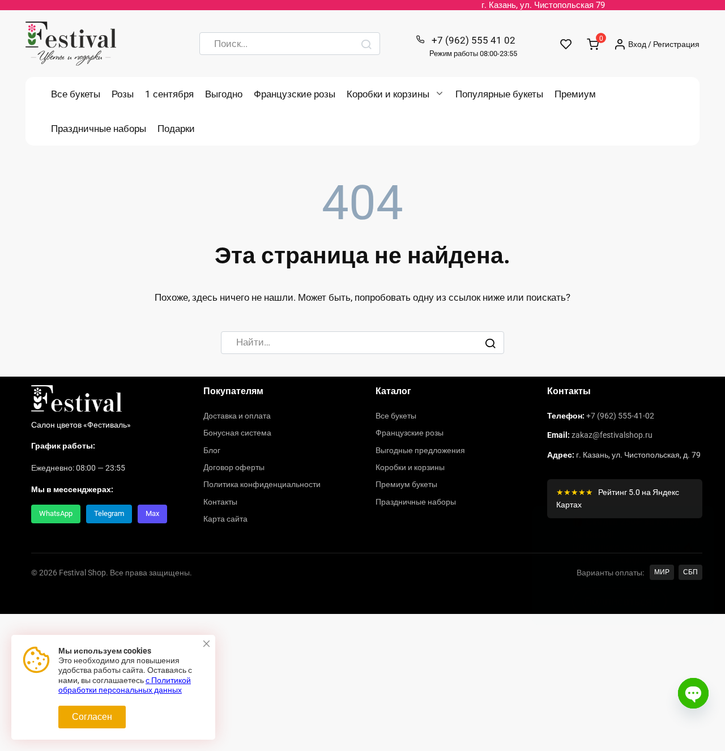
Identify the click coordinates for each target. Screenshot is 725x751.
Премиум (575, 94)
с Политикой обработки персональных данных (124, 685)
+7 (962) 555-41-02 (620, 415)
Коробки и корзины (388, 94)
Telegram (109, 513)
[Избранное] (566, 43)
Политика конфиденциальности (262, 484)
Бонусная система (237, 432)
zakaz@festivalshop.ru (612, 434)
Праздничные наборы (98, 128)
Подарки (176, 128)
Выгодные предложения (420, 450)
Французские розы (294, 94)
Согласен (92, 716)
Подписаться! (619, 675)
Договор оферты (234, 467)
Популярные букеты (499, 94)
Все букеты (75, 94)
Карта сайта (225, 518)
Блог (211, 450)
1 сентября (169, 94)
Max (152, 513)
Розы (123, 94)
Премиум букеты (406, 484)
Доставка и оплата (237, 415)
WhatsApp (55, 513)
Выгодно (223, 94)
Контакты (220, 501)
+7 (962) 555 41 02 (473, 46)
